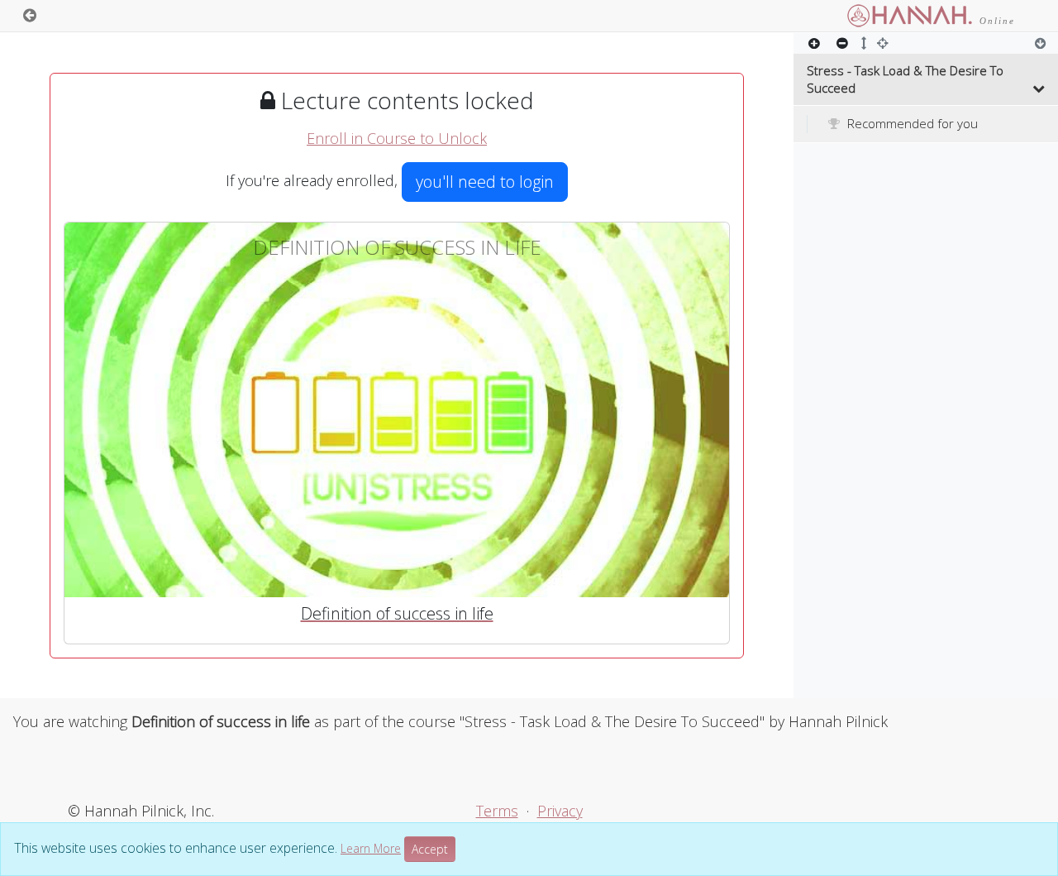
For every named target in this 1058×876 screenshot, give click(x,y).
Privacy (560, 811)
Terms (497, 811)
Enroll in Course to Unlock (397, 138)
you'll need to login (485, 181)
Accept (430, 849)
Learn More (371, 848)
